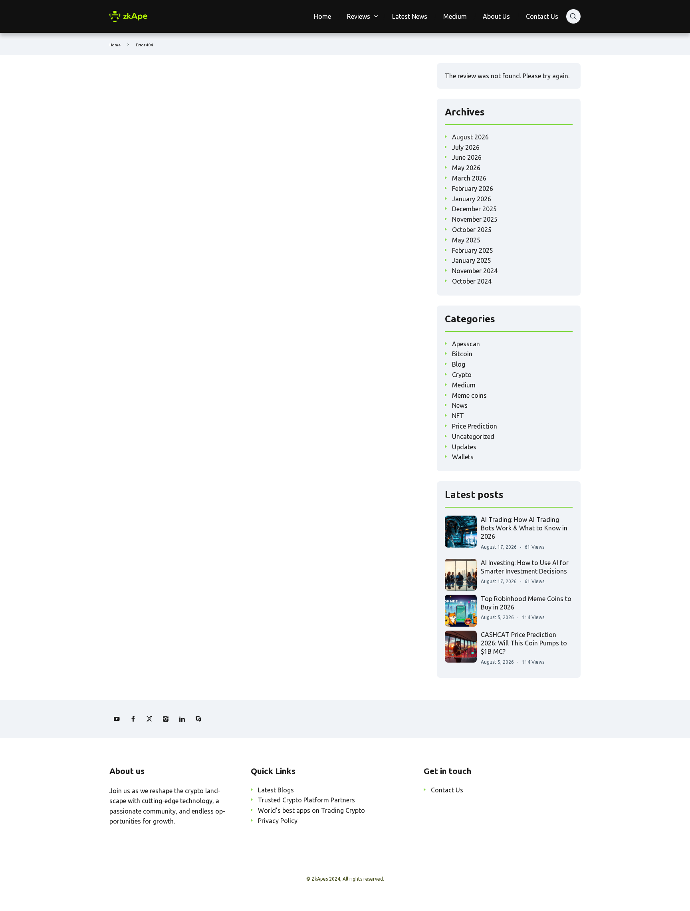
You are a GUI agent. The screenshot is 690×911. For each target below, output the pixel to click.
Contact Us (542, 16)
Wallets (463, 456)
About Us (496, 16)
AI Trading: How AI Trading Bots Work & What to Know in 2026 (524, 528)
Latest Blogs (276, 790)
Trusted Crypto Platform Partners (306, 800)
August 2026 (470, 137)
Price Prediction (474, 426)
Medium (455, 16)
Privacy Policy (277, 820)
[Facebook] (133, 719)
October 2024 (472, 281)
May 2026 (466, 167)
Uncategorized (473, 436)
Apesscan (466, 343)
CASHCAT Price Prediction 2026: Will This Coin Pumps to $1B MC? (524, 643)
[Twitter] (149, 719)
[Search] (573, 16)
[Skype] (198, 719)
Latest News (409, 16)
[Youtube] (116, 719)
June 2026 (467, 157)
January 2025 (471, 260)
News (460, 405)
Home (322, 16)
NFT (458, 415)
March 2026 (469, 178)
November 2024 (475, 270)
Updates (464, 447)
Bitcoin (462, 353)
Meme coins (469, 395)
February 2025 (472, 250)
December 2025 (474, 208)
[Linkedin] (182, 719)
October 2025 (472, 229)
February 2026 (472, 188)
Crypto (462, 374)
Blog (458, 364)
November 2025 (475, 219)
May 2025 (466, 240)
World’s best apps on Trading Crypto (311, 810)
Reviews (358, 16)
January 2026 (471, 198)
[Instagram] (166, 719)
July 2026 (466, 147)
